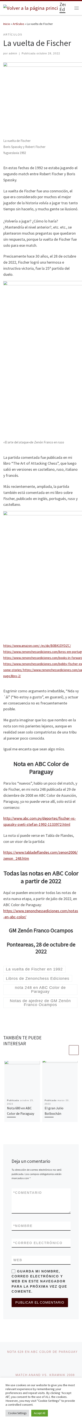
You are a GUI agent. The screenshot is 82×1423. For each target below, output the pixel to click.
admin (13, 53)
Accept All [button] (39, 1413)
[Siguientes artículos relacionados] (74, 1050)
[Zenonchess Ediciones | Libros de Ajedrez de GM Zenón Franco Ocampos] (30, 8)
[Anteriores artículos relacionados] (63, 1050)
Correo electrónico (38, 1243)
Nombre (23, 1226)
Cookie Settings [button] (17, 1413)
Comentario (27, 1192)
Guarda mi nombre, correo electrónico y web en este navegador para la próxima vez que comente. (39, 1281)
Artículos (18, 24)
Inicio (6, 24)
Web (17, 1260)
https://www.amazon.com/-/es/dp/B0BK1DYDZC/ (37, 646)
